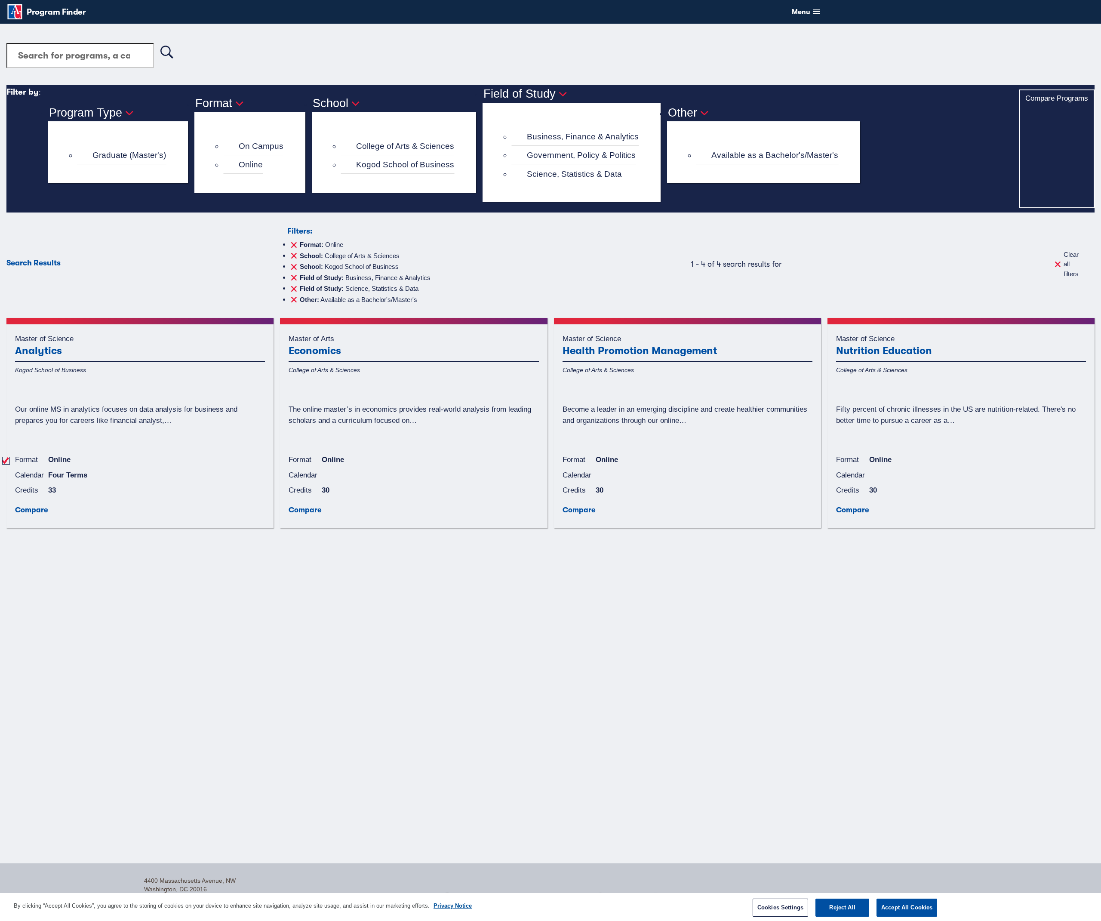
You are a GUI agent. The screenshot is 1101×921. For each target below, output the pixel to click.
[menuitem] (121, 155)
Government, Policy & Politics (581, 155)
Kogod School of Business (405, 164)
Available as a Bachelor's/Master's (774, 155)
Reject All (842, 907)
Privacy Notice (453, 906)
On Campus (261, 146)
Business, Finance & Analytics (583, 136)
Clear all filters (1071, 264)
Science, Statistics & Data (574, 174)
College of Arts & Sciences (405, 146)
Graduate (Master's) (129, 155)
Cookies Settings (780, 907)
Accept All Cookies (906, 907)
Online (251, 164)
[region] (550, 907)
